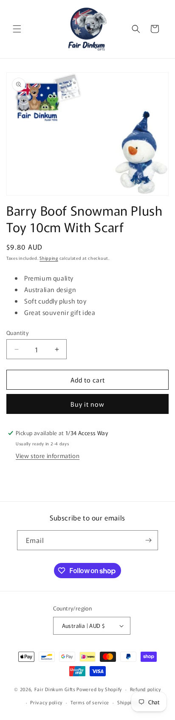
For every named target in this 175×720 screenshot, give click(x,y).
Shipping (49, 258)
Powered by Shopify (99, 689)
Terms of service (90, 702)
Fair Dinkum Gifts (55, 689)
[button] (17, 29)
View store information (47, 455)
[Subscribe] (148, 540)
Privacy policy (46, 702)
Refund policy (145, 689)
